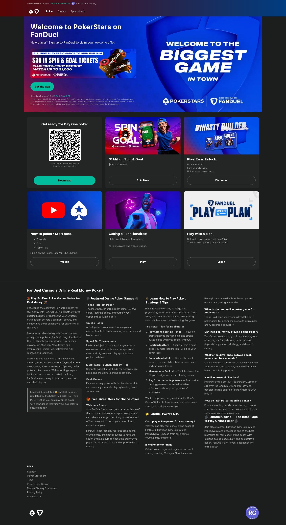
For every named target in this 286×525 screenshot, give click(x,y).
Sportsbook (78, 11)
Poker (49, 11)
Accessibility (34, 496)
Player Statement (36, 475)
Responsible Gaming (38, 484)
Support (31, 471)
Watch (64, 261)
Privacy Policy (35, 492)
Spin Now (143, 180)
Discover (221, 180)
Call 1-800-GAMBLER (60, 3)
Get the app (42, 86)
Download (64, 180)
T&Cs (30, 479)
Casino (62, 11)
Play (143, 261)
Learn (221, 261)
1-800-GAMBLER (62, 96)
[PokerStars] (36, 513)
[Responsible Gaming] (252, 512)
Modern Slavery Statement (42, 488)
